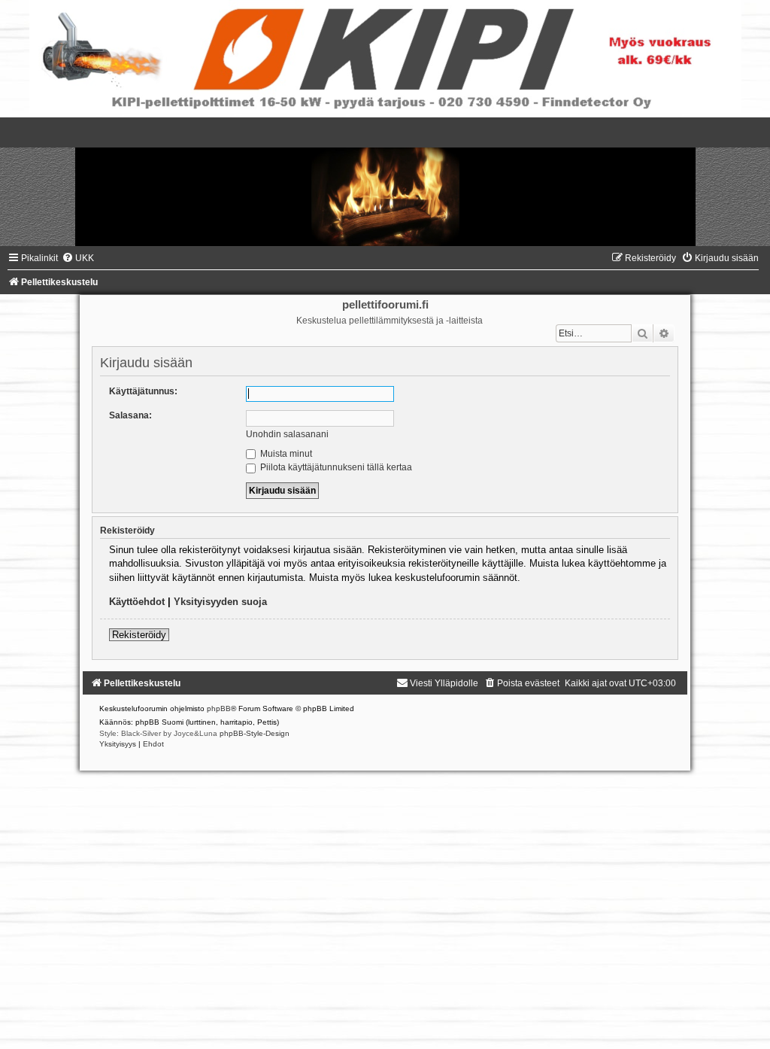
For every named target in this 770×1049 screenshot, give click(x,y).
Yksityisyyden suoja (220, 601)
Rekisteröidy (139, 634)
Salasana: (130, 415)
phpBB (219, 708)
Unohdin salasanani (287, 434)
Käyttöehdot (137, 601)
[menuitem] (78, 258)
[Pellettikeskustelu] (385, 181)
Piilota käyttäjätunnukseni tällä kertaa (335, 467)
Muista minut (285, 453)
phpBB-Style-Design (255, 733)
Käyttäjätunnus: (143, 391)
